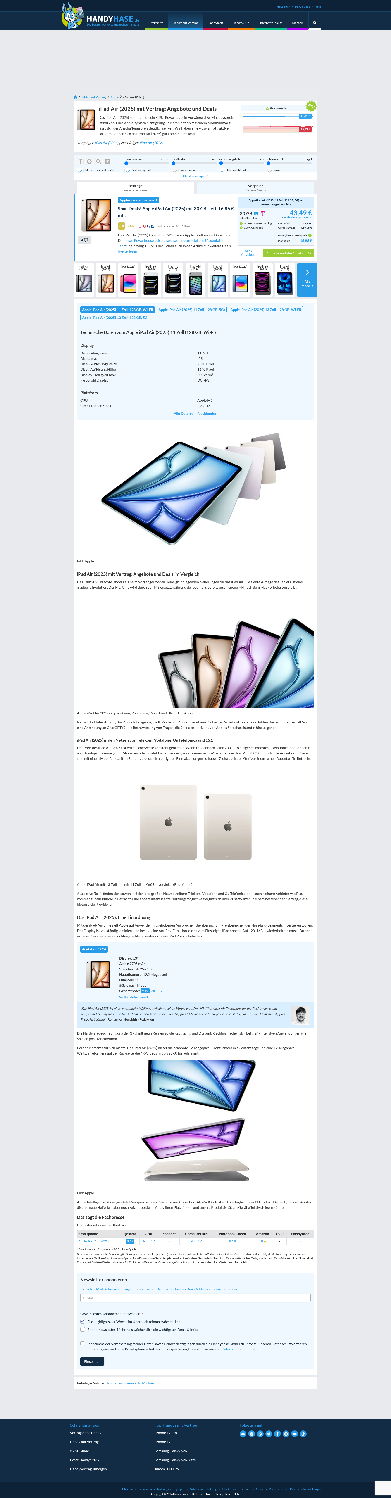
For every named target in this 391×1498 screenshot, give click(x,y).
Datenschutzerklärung (203, 1489)
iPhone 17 (163, 1441)
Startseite (156, 23)
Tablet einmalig (289, 159)
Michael (148, 1383)
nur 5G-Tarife (188, 170)
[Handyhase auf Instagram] (286, 1433)
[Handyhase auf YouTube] (294, 1433)
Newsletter (283, 6)
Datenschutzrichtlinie (238, 1349)
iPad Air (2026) (151, 142)
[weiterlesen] (128, 251)
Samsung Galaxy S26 (171, 1450)
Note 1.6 (149, 1241)
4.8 (261, 1241)
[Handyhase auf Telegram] (251, 1433)
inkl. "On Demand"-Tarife (99, 170)
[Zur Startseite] (75, 97)
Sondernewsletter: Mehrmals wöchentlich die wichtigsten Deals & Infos (143, 1329)
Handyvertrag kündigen (88, 1469)
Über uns (127, 1489)
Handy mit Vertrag (185, 23)
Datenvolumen (147, 159)
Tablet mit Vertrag (93, 97)
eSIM (277, 170)
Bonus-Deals (302, 6)
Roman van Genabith (124, 1383)
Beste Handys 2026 (85, 1460)
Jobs (318, 6)
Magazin (298, 23)
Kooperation (276, 1489)
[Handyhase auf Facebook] (277, 1433)
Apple (114, 97)
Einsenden (92, 1361)
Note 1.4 (196, 1241)
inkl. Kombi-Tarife (237, 170)
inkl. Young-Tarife (142, 170)
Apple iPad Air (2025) (93, 1241)
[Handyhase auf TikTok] (303, 1433)
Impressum (145, 1489)
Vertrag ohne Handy (85, 1432)
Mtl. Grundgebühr (242, 159)
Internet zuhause (271, 23)
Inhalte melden (231, 1489)
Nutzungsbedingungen (170, 1489)
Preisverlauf (280, 108)
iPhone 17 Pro (166, 1432)
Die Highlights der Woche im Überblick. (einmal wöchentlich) (134, 1321)
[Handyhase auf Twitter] (268, 1433)
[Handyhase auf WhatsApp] (260, 1433)
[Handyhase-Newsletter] (243, 1433)
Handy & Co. (241, 23)
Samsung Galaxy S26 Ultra (175, 1460)
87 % (232, 1241)
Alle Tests (157, 991)
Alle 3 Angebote (248, 252)
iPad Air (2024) (106, 142)
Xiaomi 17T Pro (167, 1469)
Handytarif (215, 23)
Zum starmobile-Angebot (286, 253)
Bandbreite (194, 159)
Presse (260, 1489)
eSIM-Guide (79, 1450)
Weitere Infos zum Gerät (136, 997)
